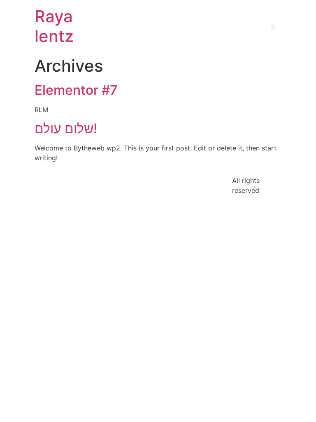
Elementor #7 (76, 90)
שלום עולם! (66, 128)
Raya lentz (54, 26)
